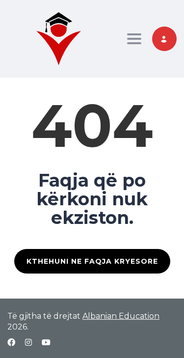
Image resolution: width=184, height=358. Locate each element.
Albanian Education (120, 316)
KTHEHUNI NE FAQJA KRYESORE (92, 261)
